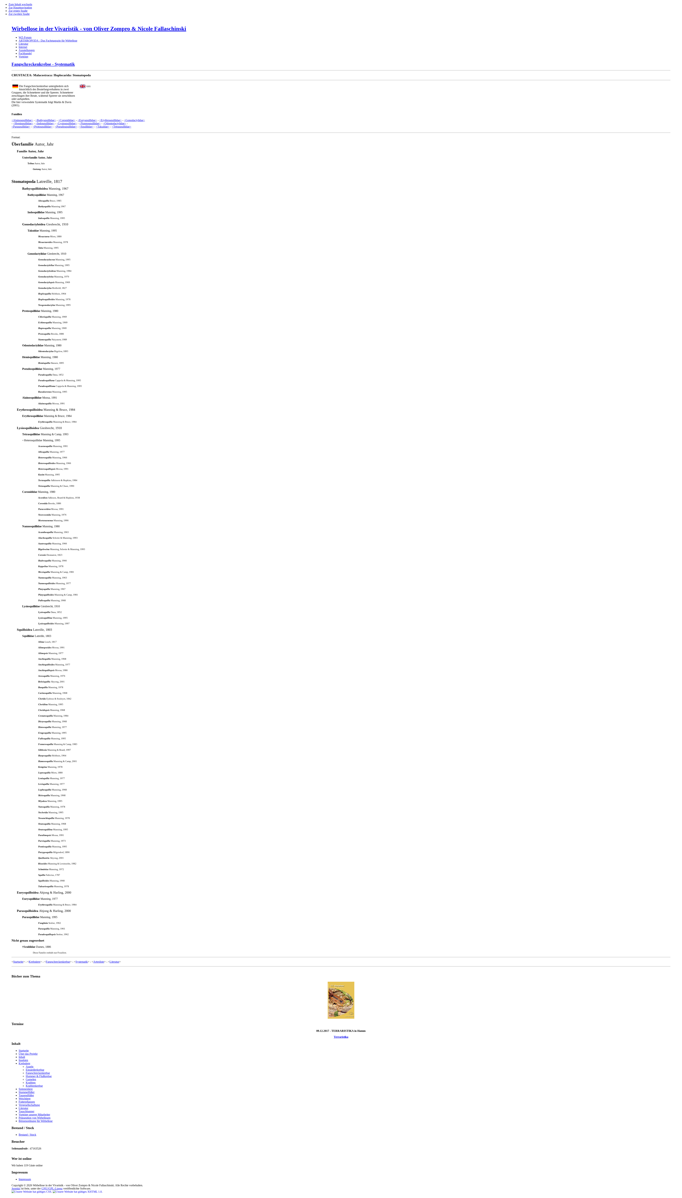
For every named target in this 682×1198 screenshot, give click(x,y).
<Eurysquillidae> (87, 120)
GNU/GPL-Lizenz (52, 1188)
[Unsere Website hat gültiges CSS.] (32, 1191)
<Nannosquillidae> (90, 123)
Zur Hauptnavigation (20, 7)
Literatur (23, 43)
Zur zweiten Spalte (19, 13)
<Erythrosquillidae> (110, 120)
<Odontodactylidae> (114, 123)
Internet (23, 47)
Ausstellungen (27, 50)
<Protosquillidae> (43, 126)
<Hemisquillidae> (23, 123)
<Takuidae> (102, 126)
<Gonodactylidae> (134, 120)
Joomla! (16, 1188)
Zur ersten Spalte (18, 10)
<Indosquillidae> (45, 123)
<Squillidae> (86, 126)
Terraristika (341, 1036)
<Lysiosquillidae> (67, 123)
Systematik (81, 961)
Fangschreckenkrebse (58, 961)
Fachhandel (25, 53)
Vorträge (23, 56)
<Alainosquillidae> (22, 120)
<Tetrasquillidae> (121, 126)
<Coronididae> (66, 120)
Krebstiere (34, 961)
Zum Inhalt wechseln (20, 4)
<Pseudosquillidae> (66, 126)
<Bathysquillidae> (45, 120)
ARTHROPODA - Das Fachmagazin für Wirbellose (48, 40)
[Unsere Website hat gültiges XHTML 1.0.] (77, 1191)
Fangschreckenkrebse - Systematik (43, 64)
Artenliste (98, 961)
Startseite (18, 961)
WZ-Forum (25, 37)
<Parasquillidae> (21, 126)
